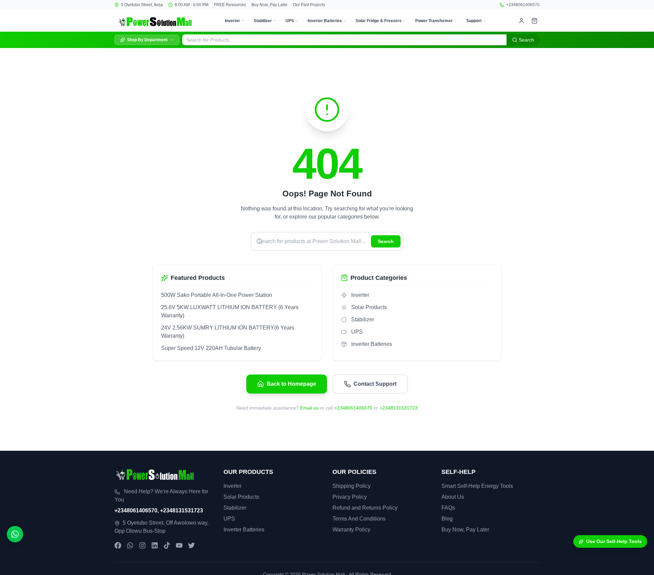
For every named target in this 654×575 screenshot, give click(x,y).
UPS (289, 20)
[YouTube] (179, 545)
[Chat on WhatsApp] (15, 534)
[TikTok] (167, 545)
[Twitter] (191, 545)
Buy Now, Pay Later (269, 4)
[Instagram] (142, 545)
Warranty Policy (351, 529)
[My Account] (521, 21)
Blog (447, 519)
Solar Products (241, 497)
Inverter (232, 20)
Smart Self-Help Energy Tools (477, 486)
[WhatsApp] (130, 545)
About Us (452, 497)
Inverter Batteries (325, 20)
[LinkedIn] (154, 545)
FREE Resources (230, 4)
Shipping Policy (351, 486)
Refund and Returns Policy (365, 508)
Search (386, 241)
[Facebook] (117, 545)
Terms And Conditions (359, 519)
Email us (309, 408)
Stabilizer (263, 20)
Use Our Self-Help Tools (614, 541)
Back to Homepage (291, 384)
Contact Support (375, 384)
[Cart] (534, 21)
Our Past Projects (309, 4)
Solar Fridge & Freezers (379, 20)
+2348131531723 (398, 408)
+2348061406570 (523, 4)
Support (474, 20)
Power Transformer (434, 20)
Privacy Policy (349, 497)
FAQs (448, 508)
